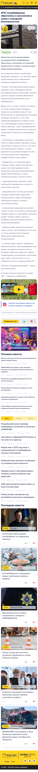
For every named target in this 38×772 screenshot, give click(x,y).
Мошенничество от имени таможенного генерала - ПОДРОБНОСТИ (14, 615)
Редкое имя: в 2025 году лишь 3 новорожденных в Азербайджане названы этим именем (16, 450)
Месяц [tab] (31, 418)
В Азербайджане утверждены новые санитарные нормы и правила (16, 576)
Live (12, 762)
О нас (7, 762)
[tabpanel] (19, 462)
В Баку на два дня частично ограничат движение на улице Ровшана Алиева (16, 655)
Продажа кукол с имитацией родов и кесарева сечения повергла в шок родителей (17, 473)
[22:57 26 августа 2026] (19, 638)
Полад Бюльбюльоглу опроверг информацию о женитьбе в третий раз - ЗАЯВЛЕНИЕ (18, 426)
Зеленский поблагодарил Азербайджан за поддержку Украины (15, 536)
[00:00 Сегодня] (19, 520)
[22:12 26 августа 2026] (19, 718)
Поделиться (9, 321)
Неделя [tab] (19, 418)
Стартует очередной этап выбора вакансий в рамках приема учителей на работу (18, 694)
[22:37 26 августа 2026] (19, 678)
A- (32, 52)
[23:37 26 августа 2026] (19, 559)
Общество (6, 52)
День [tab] (7, 418)
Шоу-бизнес (11, 433)
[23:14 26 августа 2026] (19, 599)
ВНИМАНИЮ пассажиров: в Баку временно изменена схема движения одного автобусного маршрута (17, 370)
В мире (9, 490)
